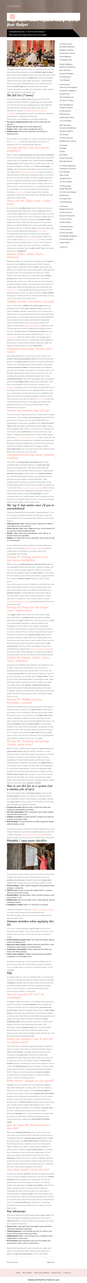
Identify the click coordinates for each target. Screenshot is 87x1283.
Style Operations (65, 125)
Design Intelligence (66, 64)
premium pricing (12, 290)
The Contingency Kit (67, 97)
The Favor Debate (66, 182)
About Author (27, 1273)
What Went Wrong (66, 161)
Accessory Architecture (68, 128)
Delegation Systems (66, 50)
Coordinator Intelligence (68, 91)
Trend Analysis (65, 80)
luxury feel (40, 399)
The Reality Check (66, 60)
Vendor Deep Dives (66, 158)
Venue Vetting (64, 242)
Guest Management (66, 105)
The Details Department (68, 166)
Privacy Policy (56, 1273)
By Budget (63, 148)
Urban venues (42, 231)
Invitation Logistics (66, 108)
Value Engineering (66, 202)
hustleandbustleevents (17, 32)
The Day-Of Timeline (67, 100)
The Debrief (64, 145)
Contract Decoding (66, 233)
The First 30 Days (66, 219)
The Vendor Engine (66, 227)
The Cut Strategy (65, 121)
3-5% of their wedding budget (26, 437)
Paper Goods (64, 175)
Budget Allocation (66, 189)
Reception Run (65, 94)
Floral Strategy (65, 172)
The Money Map (65, 186)
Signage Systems (66, 178)
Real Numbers (64, 195)
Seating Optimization (67, 117)
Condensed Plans (66, 212)
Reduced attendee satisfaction (31, 488)
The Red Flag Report (67, 239)
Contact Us (63, 247)
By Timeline (63, 155)
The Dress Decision (66, 138)
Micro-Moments (65, 70)
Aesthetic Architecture (67, 67)
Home (18, 1273)
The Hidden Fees (65, 199)
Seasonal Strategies (67, 74)
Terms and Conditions (41, 1273)
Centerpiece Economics (68, 169)
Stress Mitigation (65, 57)
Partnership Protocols (67, 53)
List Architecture (65, 111)
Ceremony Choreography (68, 87)
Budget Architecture (66, 209)
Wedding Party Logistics (68, 141)
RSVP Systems (65, 114)
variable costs (15, 142)
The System (64, 206)
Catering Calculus (66, 229)
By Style (62, 151)
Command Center (66, 44)
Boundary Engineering (67, 47)
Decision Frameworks (67, 216)
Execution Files (65, 85)
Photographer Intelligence (68, 236)
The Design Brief (65, 77)
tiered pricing (19, 192)
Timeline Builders (65, 222)
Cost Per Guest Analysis (35, 32)
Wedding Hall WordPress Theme (40, 1280)
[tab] (12, 17)
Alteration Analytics (66, 131)
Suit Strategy (64, 134)
